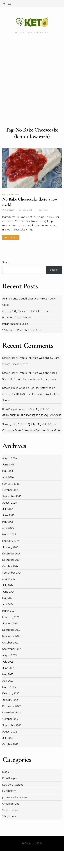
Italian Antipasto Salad (15, 323)
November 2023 (11, 636)
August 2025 (9, 502)
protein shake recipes (14, 797)
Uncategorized (10, 803)
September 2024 (11, 572)
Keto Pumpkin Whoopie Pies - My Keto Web (26, 387)
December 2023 (11, 629)
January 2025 (10, 547)
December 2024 (11, 553)
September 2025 (11, 496)
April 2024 (8, 604)
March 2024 (9, 610)
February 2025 (10, 540)
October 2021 (10, 744)
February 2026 (10, 483)
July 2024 (7, 585)
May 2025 (8, 521)
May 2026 (7, 470)
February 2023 (10, 693)
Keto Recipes (10, 194)
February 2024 (10, 617)
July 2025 (8, 509)
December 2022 (11, 706)
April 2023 (8, 680)
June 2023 (8, 668)
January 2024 (10, 623)
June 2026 (8, 464)
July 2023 (7, 661)
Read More (11, 237)
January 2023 (10, 699)
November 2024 (11, 559)
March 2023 (9, 687)
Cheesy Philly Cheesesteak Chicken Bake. (25, 311)
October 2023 (10, 642)
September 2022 (11, 725)
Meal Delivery (9, 791)
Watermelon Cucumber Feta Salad (22, 330)
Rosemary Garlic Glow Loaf (17, 317)
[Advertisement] (32, 84)
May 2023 (7, 674)
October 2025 (10, 489)
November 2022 (11, 712)
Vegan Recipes (11, 810)
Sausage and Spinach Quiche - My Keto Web (27, 424)
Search (6, 262)
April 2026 (8, 477)
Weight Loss (9, 816)
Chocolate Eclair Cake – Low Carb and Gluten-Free (31, 430)
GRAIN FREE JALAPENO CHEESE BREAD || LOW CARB (32, 415)
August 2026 (9, 458)
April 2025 (8, 528)
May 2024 (7, 598)
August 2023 (9, 655)
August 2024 (9, 579)
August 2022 (9, 731)
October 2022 (10, 718)
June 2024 (8, 591)
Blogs (5, 771)
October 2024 (10, 566)
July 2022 (8, 737)
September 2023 (11, 648)
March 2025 (9, 534)
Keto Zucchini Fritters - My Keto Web (23, 357)
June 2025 (8, 515)
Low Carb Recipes (12, 784)
